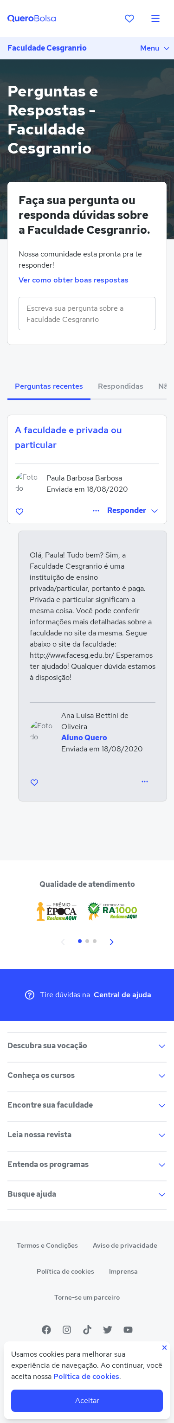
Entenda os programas (48, 1164)
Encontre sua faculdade (50, 1105)
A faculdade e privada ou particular (68, 437)
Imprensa (123, 1271)
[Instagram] (66, 1329)
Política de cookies (65, 1271)
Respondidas (120, 386)
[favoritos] (129, 18)
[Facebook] (46, 1329)
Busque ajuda (31, 1194)
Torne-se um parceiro (87, 1297)
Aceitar (87, 1400)
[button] (133, 510)
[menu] (155, 18)
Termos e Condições (47, 1245)
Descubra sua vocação (47, 1046)
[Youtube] (128, 1329)
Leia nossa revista (39, 1135)
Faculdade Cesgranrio (47, 48)
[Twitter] (107, 1329)
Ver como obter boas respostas (74, 280)
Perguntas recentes (49, 386)
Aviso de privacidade (125, 1245)
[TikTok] (87, 1329)
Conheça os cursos (41, 1075)
